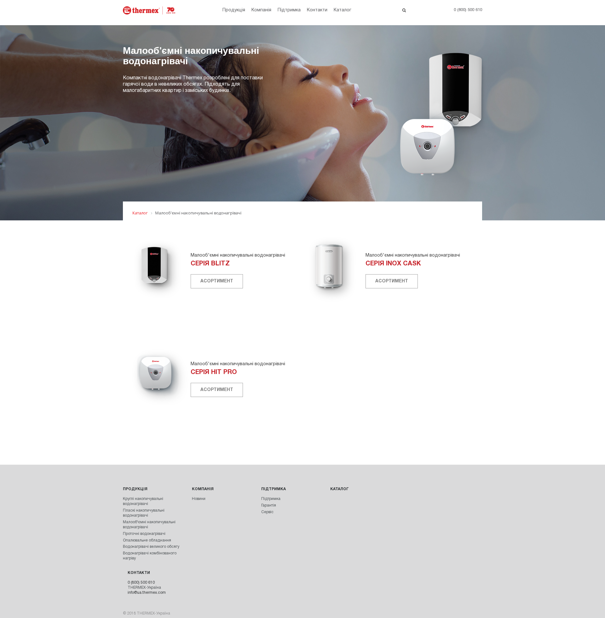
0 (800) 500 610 (141, 582)
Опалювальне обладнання (147, 540)
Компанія (261, 10)
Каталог (342, 10)
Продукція (233, 10)
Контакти (317, 10)
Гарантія (268, 505)
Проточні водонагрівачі (144, 534)
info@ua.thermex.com (147, 592)
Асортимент (216, 281)
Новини (198, 499)
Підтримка (289, 10)
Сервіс (267, 512)
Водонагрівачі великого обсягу (151, 546)
